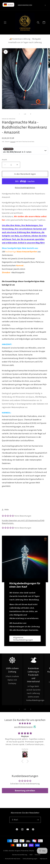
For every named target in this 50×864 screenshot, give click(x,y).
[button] (5, 22)
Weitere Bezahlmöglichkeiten (25, 187)
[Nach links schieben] (19, 114)
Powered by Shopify (27, 851)
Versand (12, 141)
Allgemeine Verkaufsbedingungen (23, 638)
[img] (25, 723)
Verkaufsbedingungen (30, 858)
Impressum (43, 858)
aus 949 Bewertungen (23, 727)
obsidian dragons (15, 851)
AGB (31, 855)
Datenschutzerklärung (19, 855)
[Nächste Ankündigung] (45, 5)
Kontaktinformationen (12, 858)
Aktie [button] (6, 509)
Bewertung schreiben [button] (25, 790)
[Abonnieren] (38, 820)
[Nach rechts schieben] (30, 114)
